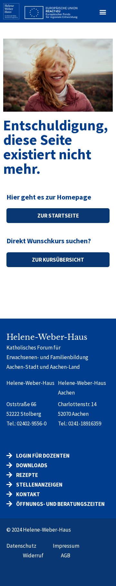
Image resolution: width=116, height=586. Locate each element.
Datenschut (20, 545)
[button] (102, 12)
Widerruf (33, 555)
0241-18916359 (84, 423)
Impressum (66, 545)
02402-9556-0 (31, 423)
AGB (65, 555)
